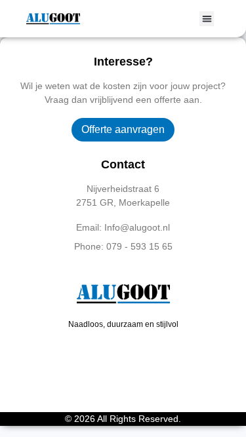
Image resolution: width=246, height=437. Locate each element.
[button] (207, 18)
